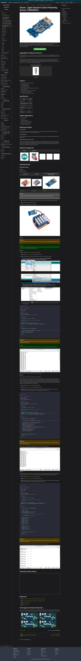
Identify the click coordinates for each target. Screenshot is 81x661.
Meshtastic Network (4, 74)
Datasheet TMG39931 (26, 602)
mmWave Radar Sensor (4, 58)
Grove (2, 11)
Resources (63, 21)
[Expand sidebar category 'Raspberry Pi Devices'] (11, 90)
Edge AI (2, 139)
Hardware (64, 18)
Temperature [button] (4, 31)
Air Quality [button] (3, 35)
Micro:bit (2, 151)
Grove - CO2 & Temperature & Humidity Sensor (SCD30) (6, 23)
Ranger (38, 0)
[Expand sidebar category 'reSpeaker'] (11, 67)
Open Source (3, 137)
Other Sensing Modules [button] (4, 69)
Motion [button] (3, 49)
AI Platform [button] (67, 2)
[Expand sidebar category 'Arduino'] (11, 149)
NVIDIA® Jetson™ (3, 91)
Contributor (41, 0)
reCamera (2, 97)
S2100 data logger (35, 55)
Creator (36, 0)
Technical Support (44, 655)
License (2, 158)
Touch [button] (3, 46)
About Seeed (3, 157)
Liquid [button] (3, 47)
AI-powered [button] (4, 28)
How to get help (43, 651)
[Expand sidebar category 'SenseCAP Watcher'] (11, 57)
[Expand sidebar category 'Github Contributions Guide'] (11, 143)
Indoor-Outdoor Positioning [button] (5, 131)
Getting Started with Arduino (51, 241)
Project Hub (29, 651)
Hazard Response (3, 129)
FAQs (42, 653)
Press (56, 654)
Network (6, 72)
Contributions (6, 141)
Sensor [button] (2, 105)
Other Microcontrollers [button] (4, 70)
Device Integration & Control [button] (5, 126)
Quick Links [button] (10, 2)
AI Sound (2, 123)
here (50, 196)
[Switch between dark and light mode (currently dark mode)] (72, 2)
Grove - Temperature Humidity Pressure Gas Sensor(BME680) (6, 18)
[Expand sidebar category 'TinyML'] (11, 136)
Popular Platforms (6, 147)
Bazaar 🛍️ (62, 2)
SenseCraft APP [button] (3, 113)
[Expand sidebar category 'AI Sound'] (11, 123)
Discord (28, 650)
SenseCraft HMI (3, 116)
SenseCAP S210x (24, 62)
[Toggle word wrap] (57, 306)
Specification (63, 10)
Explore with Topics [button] (17, 2)
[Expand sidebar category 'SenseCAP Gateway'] (11, 77)
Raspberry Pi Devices (4, 89)
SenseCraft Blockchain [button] (4, 118)
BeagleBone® (3, 94)
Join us (56, 651)
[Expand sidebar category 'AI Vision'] (11, 122)
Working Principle (64, 13)
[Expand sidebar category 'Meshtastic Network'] (11, 74)
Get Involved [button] (26, 2)
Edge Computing (6, 86)
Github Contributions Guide (5, 142)
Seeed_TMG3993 (30, 252)
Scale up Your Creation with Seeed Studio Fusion (6, 145)
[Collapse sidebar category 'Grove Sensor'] (11, 12)
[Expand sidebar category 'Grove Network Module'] (11, 52)
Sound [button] (3, 44)
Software (64, 19)
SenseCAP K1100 (3, 78)
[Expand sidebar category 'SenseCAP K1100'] (11, 78)
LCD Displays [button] (3, 64)
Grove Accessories (4, 53)
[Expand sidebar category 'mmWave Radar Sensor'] (11, 58)
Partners (28, 653)
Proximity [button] (3, 34)
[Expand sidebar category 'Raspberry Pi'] (11, 150)
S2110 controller (28, 55)
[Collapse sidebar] (6, 646)
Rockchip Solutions (4, 83)
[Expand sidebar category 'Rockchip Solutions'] (11, 83)
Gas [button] (2, 37)
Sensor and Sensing (16, 651)
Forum (42, 654)
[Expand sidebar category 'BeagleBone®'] (11, 94)
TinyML (2, 136)
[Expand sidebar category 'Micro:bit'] (11, 152)
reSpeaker (2, 67)
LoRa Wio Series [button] (3, 75)
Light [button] (2, 41)
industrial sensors (22, 57)
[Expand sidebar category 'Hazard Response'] (11, 129)
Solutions (6, 120)
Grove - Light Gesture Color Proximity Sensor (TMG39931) (6, 26)
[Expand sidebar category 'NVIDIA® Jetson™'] (11, 91)
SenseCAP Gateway (4, 77)
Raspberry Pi (3, 150)
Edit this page (23, 630)
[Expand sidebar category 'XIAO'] (11, 60)
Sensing (6, 9)
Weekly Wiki (6, 7)
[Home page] (20, 5)
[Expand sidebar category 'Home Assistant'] (11, 134)
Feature (63, 9)
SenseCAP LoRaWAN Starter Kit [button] (6, 80)
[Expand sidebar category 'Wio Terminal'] (11, 66)
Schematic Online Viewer (65, 20)
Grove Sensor (3, 12)
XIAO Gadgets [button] (3, 61)
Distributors (29, 654)
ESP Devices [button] (3, 92)
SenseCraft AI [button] (3, 110)
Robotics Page (6, 100)
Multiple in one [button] (4, 14)
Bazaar (42, 650)
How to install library (29, 254)
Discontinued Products (6, 153)
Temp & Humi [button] (4, 29)
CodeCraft (2, 112)
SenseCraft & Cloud (6, 109)
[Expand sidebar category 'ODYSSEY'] (11, 96)
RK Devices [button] (2, 88)
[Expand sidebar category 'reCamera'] (11, 97)
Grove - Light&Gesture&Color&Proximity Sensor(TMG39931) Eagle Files (34, 598)
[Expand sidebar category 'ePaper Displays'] (11, 63)
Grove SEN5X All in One (6, 15)
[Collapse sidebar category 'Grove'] (11, 11)
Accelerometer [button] (4, 40)
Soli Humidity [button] (4, 32)
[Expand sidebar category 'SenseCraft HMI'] (11, 117)
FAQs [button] (22, 2)
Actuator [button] (2, 104)
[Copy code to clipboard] (59, 306)
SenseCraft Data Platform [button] (5, 115)
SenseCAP (2, 55)
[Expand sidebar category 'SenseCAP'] (11, 55)
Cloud (14, 655)
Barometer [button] (3, 38)
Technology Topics (6, 132)
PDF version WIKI (25, 604)
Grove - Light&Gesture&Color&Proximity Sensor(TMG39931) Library (33, 600)
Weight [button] (3, 50)
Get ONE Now (22, 190)
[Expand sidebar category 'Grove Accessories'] (11, 54)
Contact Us (57, 653)
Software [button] (2, 107)
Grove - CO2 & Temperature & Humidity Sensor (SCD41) (6, 21)
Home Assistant (3, 134)
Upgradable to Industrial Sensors (66, 8)
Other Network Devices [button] (4, 84)
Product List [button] (3, 155)
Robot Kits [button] (2, 102)
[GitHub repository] (71, 2)
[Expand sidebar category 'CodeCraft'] (11, 112)
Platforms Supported (64, 14)
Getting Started (6, 5)
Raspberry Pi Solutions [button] (4, 81)
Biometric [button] (3, 43)
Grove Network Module (5, 52)
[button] (58, 2)
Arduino (2, 148)
